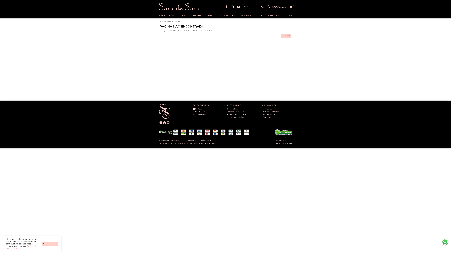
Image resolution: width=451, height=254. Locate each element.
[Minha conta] (268, 7)
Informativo (266, 117)
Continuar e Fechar (49, 244)
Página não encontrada (172, 21)
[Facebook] (226, 7)
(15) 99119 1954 (200, 114)
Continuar (286, 36)
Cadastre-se (281, 7)
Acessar (273, 7)
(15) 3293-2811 (199, 112)
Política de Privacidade (236, 114)
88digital (290, 143)
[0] (291, 6)
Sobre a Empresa (234, 109)
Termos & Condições (235, 117)
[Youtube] (238, 7)
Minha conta (267, 109)
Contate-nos (200, 109)
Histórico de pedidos (270, 112)
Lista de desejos (268, 114)
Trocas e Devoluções (236, 112)
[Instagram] (232, 7)
